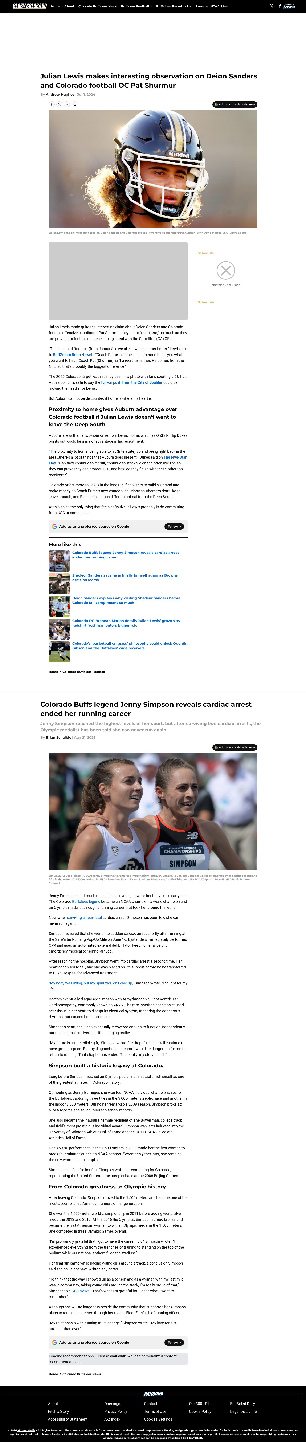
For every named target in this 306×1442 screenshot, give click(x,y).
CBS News (80, 1291)
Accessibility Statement (67, 1419)
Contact (150, 1403)
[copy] (74, 104)
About (69, 6)
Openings (112, 1403)
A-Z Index (112, 1419)
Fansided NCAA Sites (211, 6)
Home (55, 6)
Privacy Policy (115, 1411)
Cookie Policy (200, 1411)
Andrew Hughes (60, 95)
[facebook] (280, 6)
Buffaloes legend (86, 901)
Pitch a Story (58, 1411)
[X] (271, 6)
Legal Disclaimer (244, 1411)
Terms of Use (155, 1411)
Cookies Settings (158, 1419)
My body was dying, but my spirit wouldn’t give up (91, 983)
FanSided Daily (242, 1403)
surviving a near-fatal (84, 917)
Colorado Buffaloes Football (83, 672)
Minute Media (26, 1430)
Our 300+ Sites (201, 1403)
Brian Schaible (58, 738)
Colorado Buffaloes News (97, 6)
